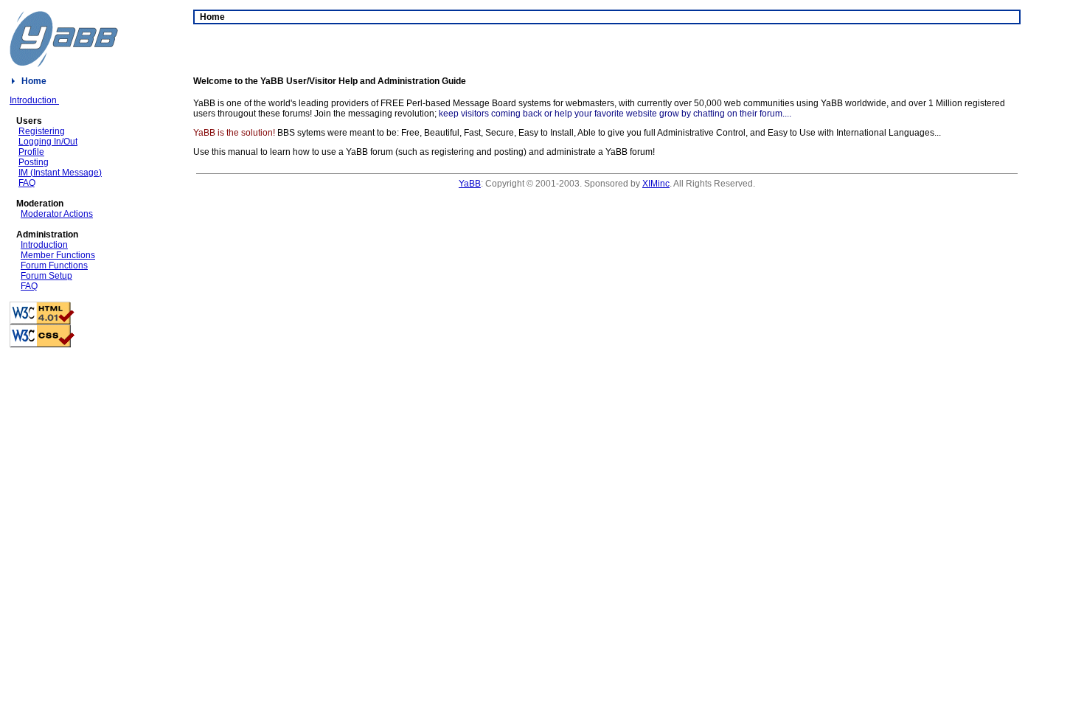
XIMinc (656, 183)
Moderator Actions (57, 214)
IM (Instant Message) (60, 172)
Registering (41, 131)
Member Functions (58, 255)
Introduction (34, 100)
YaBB (470, 183)
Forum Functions (54, 265)
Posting (33, 162)
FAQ (26, 183)
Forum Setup (46, 276)
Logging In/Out (47, 141)
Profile (31, 152)
